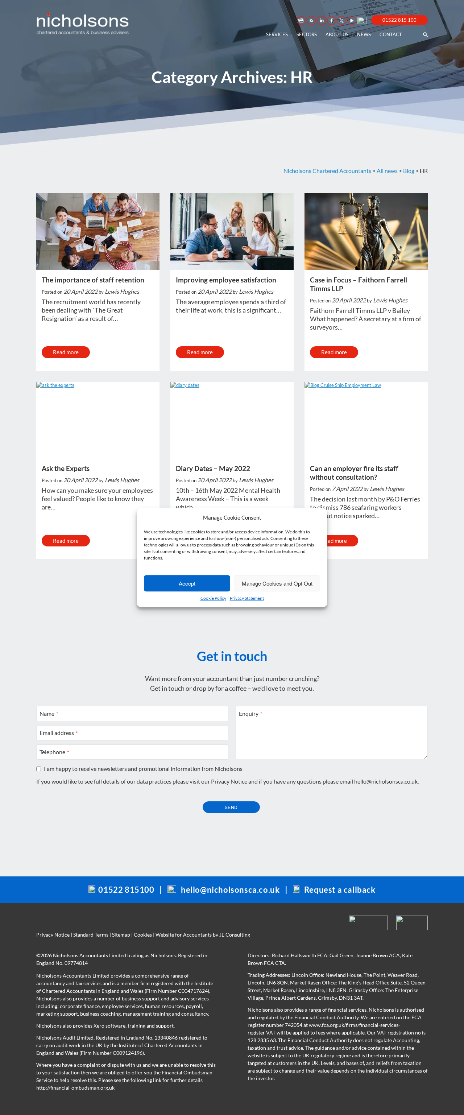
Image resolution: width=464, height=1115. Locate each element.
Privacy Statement (247, 598)
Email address (59, 732)
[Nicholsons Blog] (311, 20)
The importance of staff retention (93, 280)
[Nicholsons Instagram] (361, 20)
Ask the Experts (66, 468)
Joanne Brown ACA (378, 955)
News (364, 34)
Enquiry (250, 713)
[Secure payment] (300, 20)
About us (337, 34)
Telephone (54, 751)
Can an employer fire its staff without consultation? (354, 472)
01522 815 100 (399, 20)
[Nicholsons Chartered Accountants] (82, 23)
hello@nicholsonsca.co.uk (386, 781)
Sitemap (121, 935)
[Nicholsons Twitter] (341, 20)
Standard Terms (90, 935)
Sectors (307, 34)
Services (277, 34)
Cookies (143, 935)
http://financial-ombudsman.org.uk (75, 1088)
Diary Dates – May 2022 (213, 468)
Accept (187, 583)
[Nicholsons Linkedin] (321, 20)
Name (49, 713)
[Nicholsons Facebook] (331, 20)
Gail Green (341, 955)
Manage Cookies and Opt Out (277, 583)
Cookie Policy (213, 598)
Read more (66, 352)
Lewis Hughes (122, 291)
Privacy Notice (229, 781)
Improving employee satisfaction (226, 280)
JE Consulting (234, 935)
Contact (391, 34)
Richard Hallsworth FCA (299, 955)
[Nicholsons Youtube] (351, 20)
